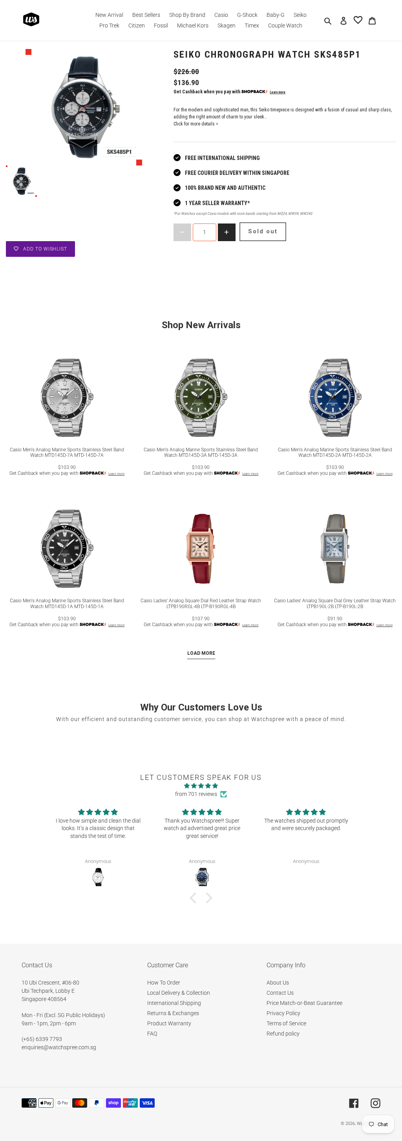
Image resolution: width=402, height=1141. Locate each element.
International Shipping (174, 1003)
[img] (201, 785)
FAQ (152, 1033)
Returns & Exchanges (173, 1013)
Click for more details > (196, 124)
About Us (278, 982)
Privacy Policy (283, 1013)
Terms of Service (286, 1023)
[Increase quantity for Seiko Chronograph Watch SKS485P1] (227, 232)
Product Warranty (169, 1023)
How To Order (163, 982)
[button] (195, 897)
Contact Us (280, 993)
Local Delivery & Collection (178, 993)
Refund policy (283, 1033)
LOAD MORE (201, 653)
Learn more (277, 92)
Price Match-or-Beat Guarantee (304, 1003)
